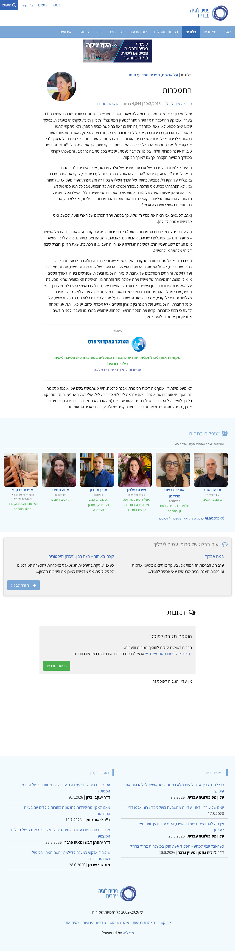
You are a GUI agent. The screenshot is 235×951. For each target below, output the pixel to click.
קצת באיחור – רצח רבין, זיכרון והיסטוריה (81, 556)
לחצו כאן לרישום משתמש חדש (168, 653)
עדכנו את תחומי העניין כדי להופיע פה (189, 518)
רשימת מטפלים (166, 31)
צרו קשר (27, 5)
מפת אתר (71, 922)
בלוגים (190, 31)
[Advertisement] (117, 718)
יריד (99, 31)
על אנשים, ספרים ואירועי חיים (153, 74)
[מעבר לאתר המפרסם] (117, 50)
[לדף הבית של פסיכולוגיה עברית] (209, 13)
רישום (42, 5)
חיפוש (7, 5)
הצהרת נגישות (144, 922)
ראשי (227, 31)
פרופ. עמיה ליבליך (177, 103)
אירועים (65, 31)
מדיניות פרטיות (94, 922)
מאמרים (210, 31)
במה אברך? (214, 556)
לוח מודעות (138, 31)
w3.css (128, 932)
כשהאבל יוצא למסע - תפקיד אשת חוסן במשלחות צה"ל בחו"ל (177, 846)
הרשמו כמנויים (108, 103)
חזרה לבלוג (20, 585)
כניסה (55, 5)
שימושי (84, 31)
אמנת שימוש (119, 922)
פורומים (116, 31)
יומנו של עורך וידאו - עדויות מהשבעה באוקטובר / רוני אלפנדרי (176, 807)
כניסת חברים (57, 665)
